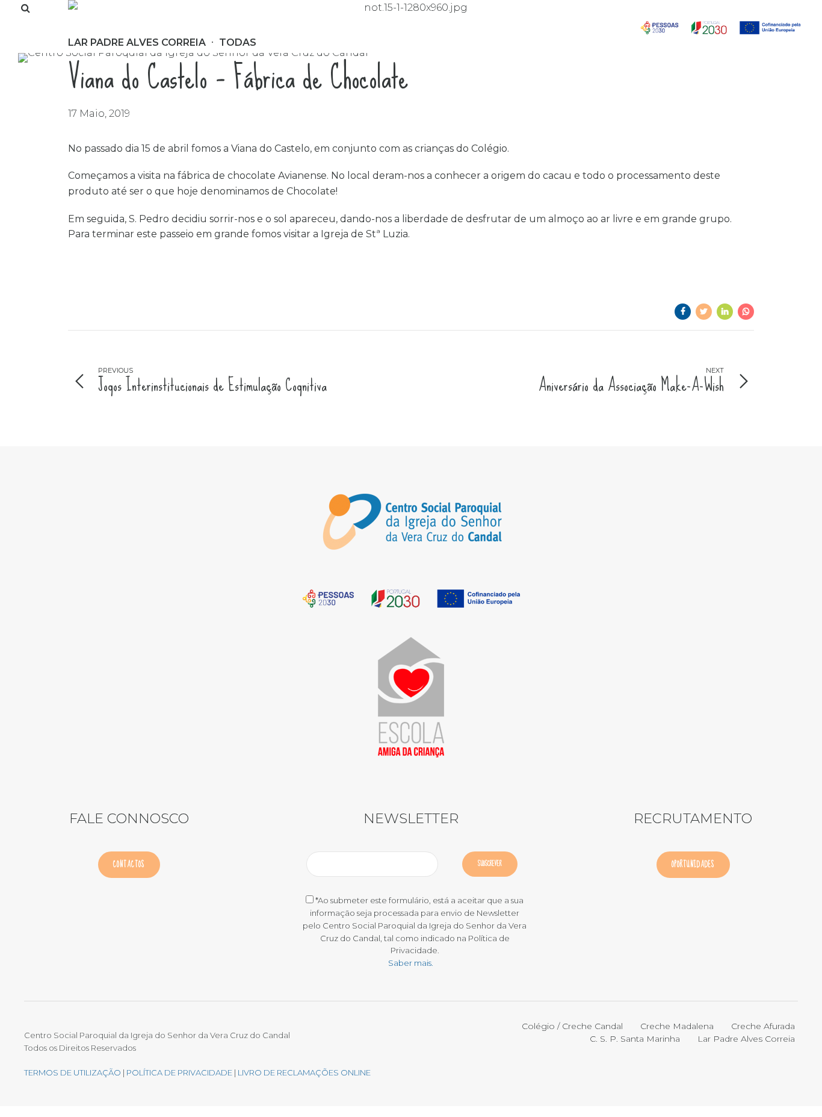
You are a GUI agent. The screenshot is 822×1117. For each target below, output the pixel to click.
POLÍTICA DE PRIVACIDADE (180, 1072)
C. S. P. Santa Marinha (635, 1038)
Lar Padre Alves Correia (746, 1038)
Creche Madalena (677, 1026)
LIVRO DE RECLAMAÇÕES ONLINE (304, 1072)
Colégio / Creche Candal (572, 1026)
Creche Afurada (763, 1026)
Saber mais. (410, 963)
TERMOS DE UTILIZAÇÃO (72, 1072)
